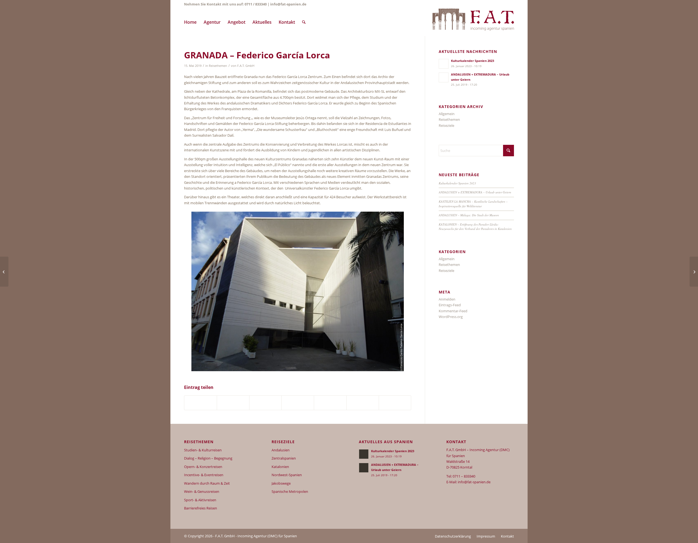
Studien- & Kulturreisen (203, 450)
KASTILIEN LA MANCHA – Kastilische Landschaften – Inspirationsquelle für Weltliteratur (473, 203)
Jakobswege (281, 483)
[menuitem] (190, 22)
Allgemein (447, 113)
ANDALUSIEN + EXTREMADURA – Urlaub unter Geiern (475, 192)
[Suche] (304, 22)
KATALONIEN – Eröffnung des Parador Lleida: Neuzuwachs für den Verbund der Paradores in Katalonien (475, 226)
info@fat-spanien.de (288, 4)
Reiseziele (446, 125)
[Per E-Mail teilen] (395, 403)
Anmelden (447, 299)
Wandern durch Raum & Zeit (207, 483)
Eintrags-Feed (450, 304)
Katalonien (280, 466)
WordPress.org (451, 316)
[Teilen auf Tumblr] (298, 403)
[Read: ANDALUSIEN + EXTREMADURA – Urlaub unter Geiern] (444, 77)
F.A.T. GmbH (245, 66)
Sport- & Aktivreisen (200, 499)
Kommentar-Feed (453, 310)
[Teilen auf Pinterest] (233, 403)
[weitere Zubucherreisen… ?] (473, 22)
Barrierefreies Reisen (200, 508)
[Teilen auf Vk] (330, 403)
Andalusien (281, 450)
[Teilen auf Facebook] (200, 403)
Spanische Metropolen (290, 491)
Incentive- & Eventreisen (203, 474)
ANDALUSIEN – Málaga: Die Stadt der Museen (469, 215)
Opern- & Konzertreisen (203, 466)
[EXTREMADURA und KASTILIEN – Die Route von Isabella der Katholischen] (4, 272)
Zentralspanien (284, 458)
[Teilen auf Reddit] (363, 403)
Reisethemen (218, 66)
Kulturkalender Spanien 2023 (472, 61)
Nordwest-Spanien (287, 474)
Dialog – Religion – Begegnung (208, 458)
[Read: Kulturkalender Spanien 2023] (444, 64)
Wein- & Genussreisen (201, 491)
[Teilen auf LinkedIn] (265, 403)
